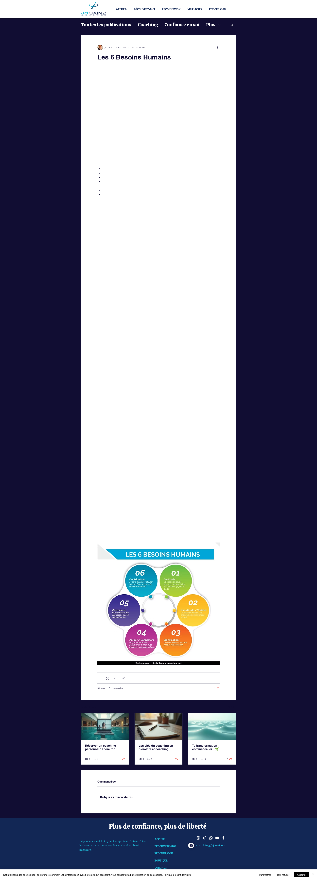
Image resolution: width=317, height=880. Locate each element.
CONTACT (161, 867)
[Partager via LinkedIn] (115, 678)
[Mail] (191, 845)
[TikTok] (204, 838)
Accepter (301, 874)
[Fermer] (313, 874)
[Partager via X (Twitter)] (107, 678)
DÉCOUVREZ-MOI (165, 846)
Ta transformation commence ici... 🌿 (205, 747)
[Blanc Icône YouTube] (217, 838)
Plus (210, 25)
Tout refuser (283, 874)
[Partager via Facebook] (99, 678)
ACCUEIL (160, 839)
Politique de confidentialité (177, 874)
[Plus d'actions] (218, 47)
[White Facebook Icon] (223, 838)
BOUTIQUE (161, 860)
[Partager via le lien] (123, 678)
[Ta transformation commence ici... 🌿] (212, 726)
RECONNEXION (164, 853)
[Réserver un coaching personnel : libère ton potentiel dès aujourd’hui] (105, 726)
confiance (146, 826)
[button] (231, 24)
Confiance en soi (181, 25)
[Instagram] (198, 838)
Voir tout (232, 706)
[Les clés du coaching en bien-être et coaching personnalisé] (158, 726)
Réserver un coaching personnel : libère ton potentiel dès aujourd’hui (102, 747)
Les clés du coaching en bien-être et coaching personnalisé (156, 747)
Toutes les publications (106, 25)
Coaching (148, 25)
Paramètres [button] (265, 874)
